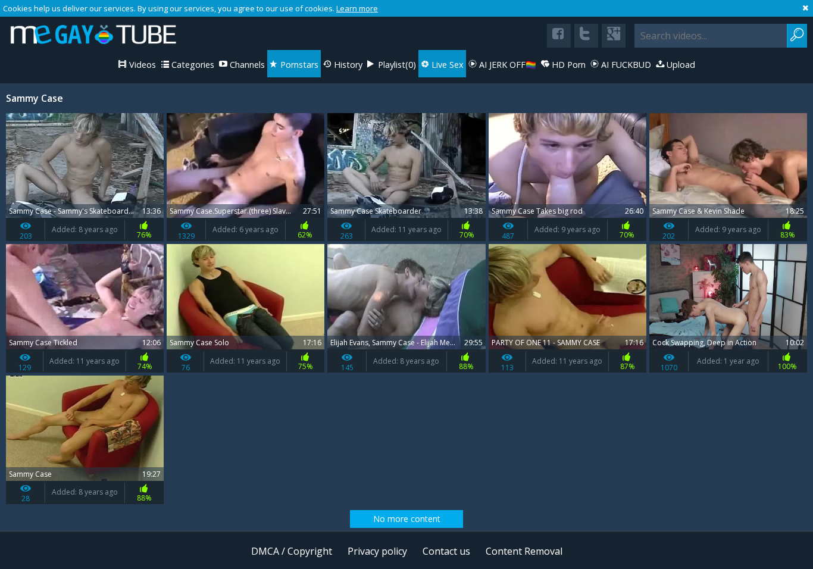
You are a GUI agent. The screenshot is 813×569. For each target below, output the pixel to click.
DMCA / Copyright (291, 551)
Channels (246, 64)
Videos (141, 64)
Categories (191, 64)
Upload (679, 64)
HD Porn (567, 64)
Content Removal (524, 551)
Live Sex (446, 64)
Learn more (357, 8)
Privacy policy (377, 551)
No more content (406, 518)
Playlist (396, 64)
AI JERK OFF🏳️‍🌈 (506, 64)
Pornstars (298, 64)
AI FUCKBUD (625, 64)
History (347, 64)
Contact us (446, 551)
